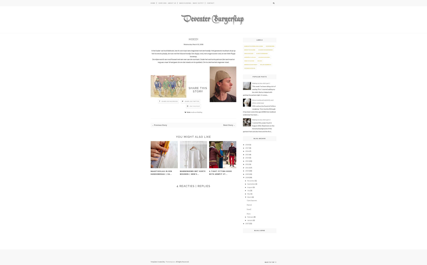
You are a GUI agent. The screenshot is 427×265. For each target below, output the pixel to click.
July (248, 190)
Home (153, 3)
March (249, 197)
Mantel (249, 205)
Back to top (270, 262)
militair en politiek (264, 57)
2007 (247, 223)
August (250, 187)
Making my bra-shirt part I (261, 83)
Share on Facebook (170, 101)
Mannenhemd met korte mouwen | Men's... (193, 172)
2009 (247, 174)
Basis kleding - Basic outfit (191, 3)
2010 (247, 171)
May (248, 194)
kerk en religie (248, 53)
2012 (247, 164)
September (251, 184)
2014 (247, 158)
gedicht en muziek (249, 50)
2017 (247, 148)
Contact (210, 3)
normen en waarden (250, 64)
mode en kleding (196, 112)
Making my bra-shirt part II (261, 120)
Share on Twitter (192, 101)
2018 (247, 145)
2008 (247, 177)
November (251, 181)
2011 (247, 168)
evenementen (270, 46)
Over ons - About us (167, 3)
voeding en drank (249, 68)
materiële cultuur (250, 57)
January (250, 220)
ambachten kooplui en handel (253, 46)
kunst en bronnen (262, 53)
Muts (249, 214)
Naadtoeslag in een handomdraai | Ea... (161, 172)
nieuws (259, 61)
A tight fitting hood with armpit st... (220, 172)
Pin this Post (195, 106)
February (250, 217)
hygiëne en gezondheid (265, 50)
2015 (247, 154)
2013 (247, 161)
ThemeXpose (170, 262)
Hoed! (249, 209)
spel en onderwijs (265, 64)
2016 (247, 151)
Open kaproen (252, 200)
